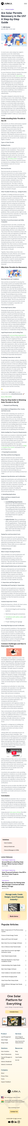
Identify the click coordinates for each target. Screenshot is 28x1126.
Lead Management (6, 1037)
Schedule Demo (14, 1012)
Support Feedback (6, 1082)
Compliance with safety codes (14, 617)
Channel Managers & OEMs (6, 1057)
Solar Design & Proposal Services (20, 1037)
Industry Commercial (6, 1064)
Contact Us (14, 1112)
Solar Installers (5, 1051)
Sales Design (4, 1040)
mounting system (12, 158)
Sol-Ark (17, 1060)
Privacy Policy (4, 1076)
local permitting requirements (17, 335)
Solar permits (19, 76)
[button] (25, 3)
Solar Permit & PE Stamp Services (20, 1042)
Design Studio (4, 1042)
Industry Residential (6, 1061)
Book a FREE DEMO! (6, 397)
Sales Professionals (6, 1054)
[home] (6, 3)
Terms (2, 1079)
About (2, 1073)
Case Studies (18, 1057)
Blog (16, 1051)
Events (17, 1054)
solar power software (15, 812)
